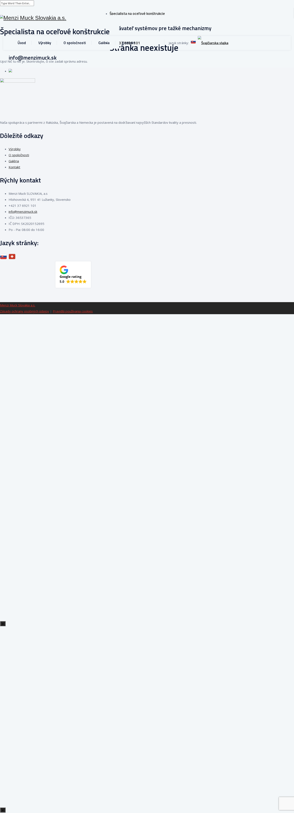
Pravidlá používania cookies (73, 311)
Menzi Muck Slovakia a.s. (17, 305)
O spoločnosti (74, 43)
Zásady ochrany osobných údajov (24, 311)
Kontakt (128, 43)
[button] (73, 274)
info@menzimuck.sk (23, 211)
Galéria (104, 43)
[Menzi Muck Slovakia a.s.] (55, 18)
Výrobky (44, 43)
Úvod (22, 43)
